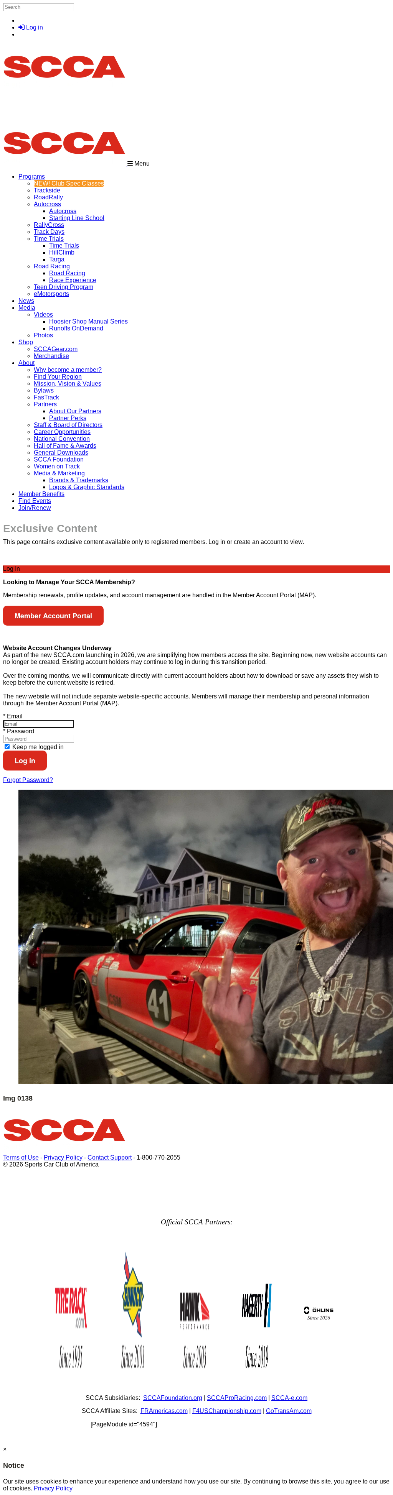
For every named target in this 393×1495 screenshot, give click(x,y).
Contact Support (110, 1157)
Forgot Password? (28, 780)
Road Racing (52, 266)
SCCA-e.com (289, 1398)
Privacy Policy (63, 1157)
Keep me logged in (37, 747)
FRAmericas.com (164, 1411)
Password (18, 731)
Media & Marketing (59, 473)
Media (26, 307)
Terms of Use (21, 1157)
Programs (31, 176)
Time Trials (49, 238)
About (26, 363)
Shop (25, 342)
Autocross (47, 204)
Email (13, 716)
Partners (45, 404)
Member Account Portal (53, 616)
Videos (43, 314)
